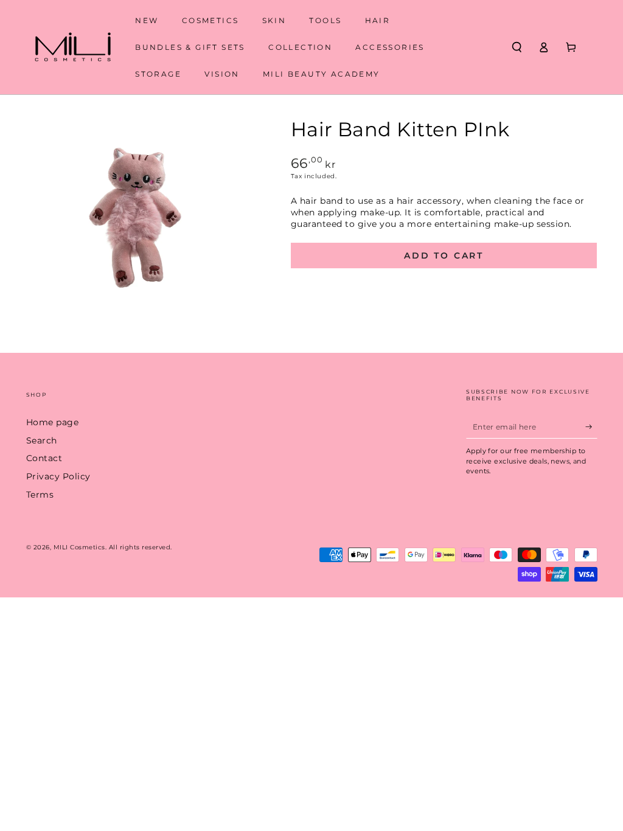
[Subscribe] (591, 426)
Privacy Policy (58, 476)
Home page (52, 422)
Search (41, 440)
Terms (40, 494)
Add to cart (444, 255)
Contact (44, 458)
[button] (517, 47)
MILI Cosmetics (79, 547)
